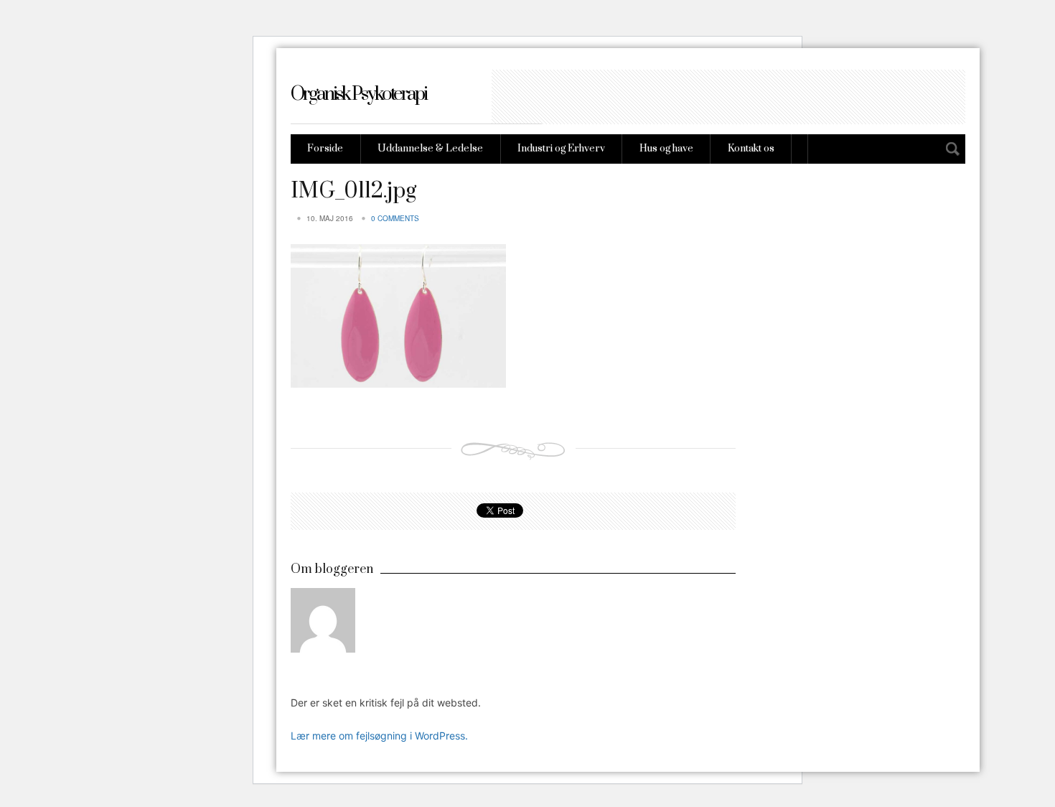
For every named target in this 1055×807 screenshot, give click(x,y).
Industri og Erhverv (561, 148)
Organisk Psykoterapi (358, 94)
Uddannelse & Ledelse (430, 148)
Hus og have (666, 148)
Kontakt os (751, 148)
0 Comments (395, 218)
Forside (325, 148)
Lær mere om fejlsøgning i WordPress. (379, 735)
